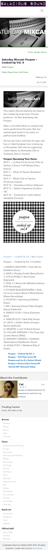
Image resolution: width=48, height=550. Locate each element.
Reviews (6, 430)
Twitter (5, 520)
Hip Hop (6, 468)
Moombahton (8, 491)
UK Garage (7, 465)
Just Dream (37, 548)
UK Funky (6, 498)
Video (5, 433)
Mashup (6, 488)
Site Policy (6, 535)
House (5, 475)
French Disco (7, 501)
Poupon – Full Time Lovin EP (22, 357)
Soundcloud (7, 517)
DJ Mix (30, 52)
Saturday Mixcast (40, 52)
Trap (4, 485)
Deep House (13, 72)
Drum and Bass (8, 494)
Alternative (7, 478)
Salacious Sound (23, 4)
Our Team (6, 436)
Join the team (7, 513)
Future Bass (7, 504)
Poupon (10, 67)
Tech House (23, 72)
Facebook (6, 523)
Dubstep (6, 458)
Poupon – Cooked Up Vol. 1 (21, 354)
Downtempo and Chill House (13, 445)
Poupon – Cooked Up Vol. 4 (17, 256)
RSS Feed (6, 539)
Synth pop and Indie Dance (13, 455)
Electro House (8, 462)
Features (6, 426)
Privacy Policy (8, 532)
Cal (45, 77)
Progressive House (9, 481)
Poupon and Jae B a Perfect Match (24, 360)
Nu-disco (6, 449)
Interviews (6, 423)
